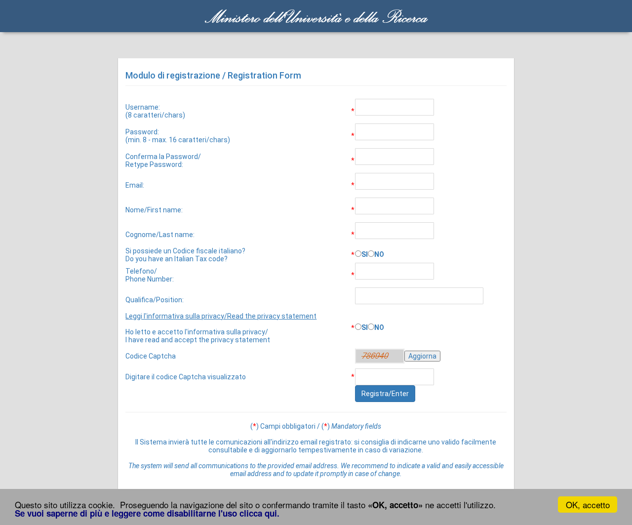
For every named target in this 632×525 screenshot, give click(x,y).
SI (364, 254)
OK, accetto (588, 504)
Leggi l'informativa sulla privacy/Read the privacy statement (220, 316)
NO (379, 254)
